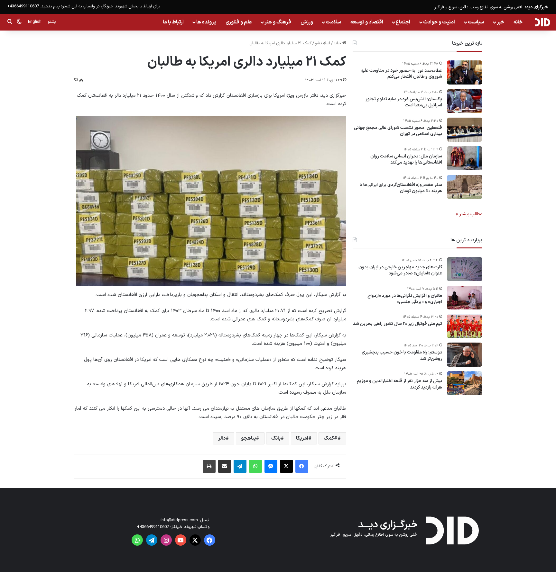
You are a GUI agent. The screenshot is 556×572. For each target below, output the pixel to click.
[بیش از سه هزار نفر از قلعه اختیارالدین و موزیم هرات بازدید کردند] (464, 383)
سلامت (333, 22)
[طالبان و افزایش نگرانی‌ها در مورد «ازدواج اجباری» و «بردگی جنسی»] (464, 297)
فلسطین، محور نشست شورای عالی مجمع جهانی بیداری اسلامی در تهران (398, 131)
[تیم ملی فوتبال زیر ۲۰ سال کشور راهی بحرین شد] (464, 326)
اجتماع (403, 22)
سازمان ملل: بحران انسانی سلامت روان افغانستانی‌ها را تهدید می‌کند (406, 159)
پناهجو (248, 438)
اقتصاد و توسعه (366, 22)
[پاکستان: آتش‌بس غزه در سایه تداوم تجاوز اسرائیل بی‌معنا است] (464, 101)
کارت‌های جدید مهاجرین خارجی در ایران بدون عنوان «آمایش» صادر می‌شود (400, 270)
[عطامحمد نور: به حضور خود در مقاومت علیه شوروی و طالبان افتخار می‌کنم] (464, 72)
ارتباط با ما (173, 22)
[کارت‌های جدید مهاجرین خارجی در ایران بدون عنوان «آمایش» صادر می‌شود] (464, 269)
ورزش (307, 22)
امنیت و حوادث (439, 22)
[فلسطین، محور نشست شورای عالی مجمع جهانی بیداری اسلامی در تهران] (464, 130)
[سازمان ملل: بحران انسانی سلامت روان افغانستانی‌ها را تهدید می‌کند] (464, 158)
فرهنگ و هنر (277, 22)
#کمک (331, 438)
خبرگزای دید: (536, 7)
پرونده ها (206, 22)
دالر (222, 438)
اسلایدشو (322, 43)
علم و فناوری (239, 22)
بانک (276, 438)
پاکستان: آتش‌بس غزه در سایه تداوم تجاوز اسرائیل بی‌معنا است (404, 102)
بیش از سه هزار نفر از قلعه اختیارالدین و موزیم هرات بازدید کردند (399, 384)
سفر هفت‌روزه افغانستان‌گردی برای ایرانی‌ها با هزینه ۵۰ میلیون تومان (401, 188)
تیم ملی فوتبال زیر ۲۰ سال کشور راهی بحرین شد (397, 324)
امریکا (302, 438)
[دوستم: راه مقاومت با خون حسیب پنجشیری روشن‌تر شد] (464, 355)
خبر (500, 22)
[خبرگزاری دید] (542, 22)
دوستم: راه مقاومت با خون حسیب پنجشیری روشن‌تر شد (402, 356)
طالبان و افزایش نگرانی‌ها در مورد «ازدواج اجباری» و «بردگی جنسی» (404, 299)
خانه (518, 22)
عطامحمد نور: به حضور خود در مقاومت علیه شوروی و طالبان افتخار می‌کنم (401, 73)
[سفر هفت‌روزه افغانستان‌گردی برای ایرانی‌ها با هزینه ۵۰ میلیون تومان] (464, 187)
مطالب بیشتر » (469, 214)
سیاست (476, 22)
